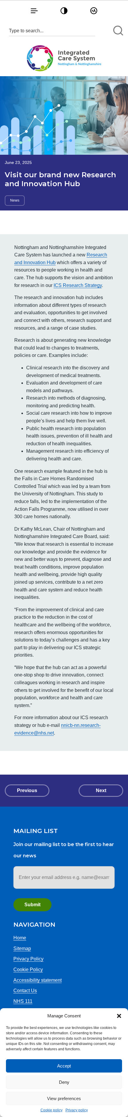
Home (19, 937)
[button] (119, 1016)
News (14, 200)
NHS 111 (22, 1001)
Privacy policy (76, 1110)
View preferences (64, 1098)
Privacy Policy (28, 958)
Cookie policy (51, 1110)
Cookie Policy (28, 969)
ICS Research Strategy (78, 285)
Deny (64, 1082)
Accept (64, 1065)
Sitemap (22, 948)
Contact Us (25, 990)
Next (101, 790)
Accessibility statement (37, 980)
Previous (27, 790)
